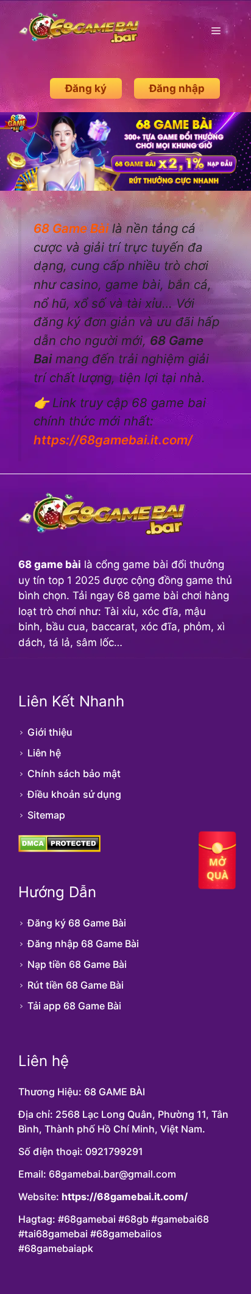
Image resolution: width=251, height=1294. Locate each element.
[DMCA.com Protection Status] (59, 848)
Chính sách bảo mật (74, 773)
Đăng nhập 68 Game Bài (83, 943)
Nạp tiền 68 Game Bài (77, 964)
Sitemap (46, 815)
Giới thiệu (49, 732)
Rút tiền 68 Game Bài (75, 985)
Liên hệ (44, 753)
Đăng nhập (177, 88)
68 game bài (49, 564)
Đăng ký (86, 88)
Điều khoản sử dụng (74, 794)
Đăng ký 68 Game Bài (76, 923)
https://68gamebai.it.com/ (125, 1196)
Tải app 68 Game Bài (74, 1006)
